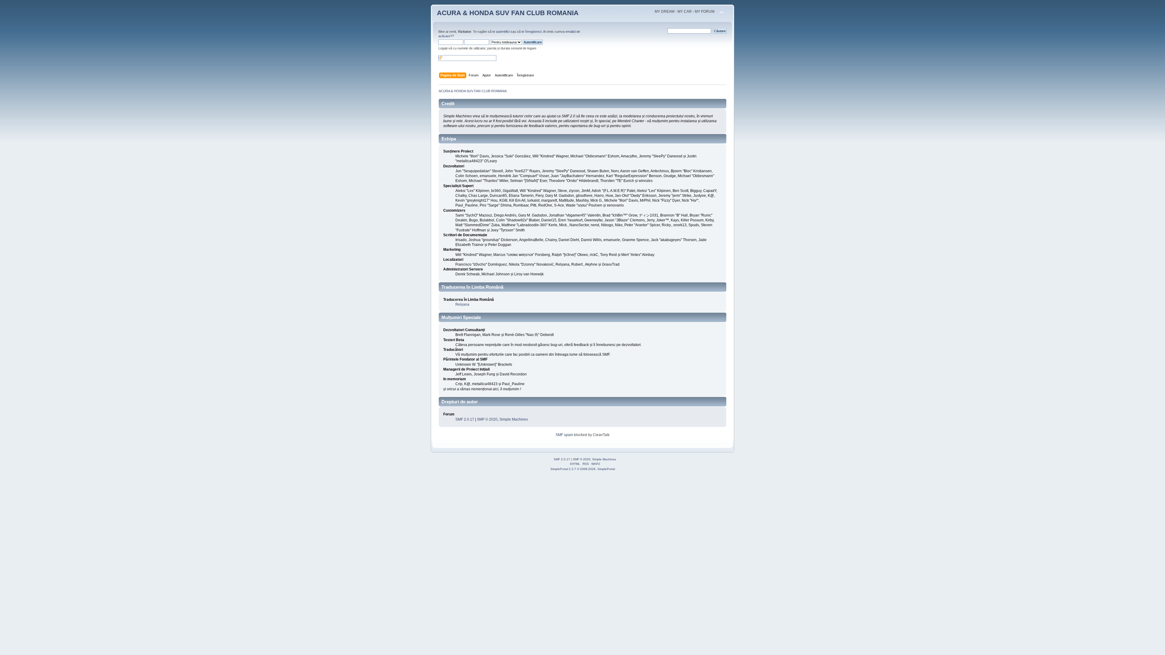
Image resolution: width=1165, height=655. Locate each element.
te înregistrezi (532, 31)
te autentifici (501, 31)
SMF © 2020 (487, 419)
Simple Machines (513, 419)
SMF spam (564, 435)
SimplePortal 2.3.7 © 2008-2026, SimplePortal (582, 469)
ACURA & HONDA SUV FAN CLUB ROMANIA (508, 13)
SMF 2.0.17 (464, 419)
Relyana (462, 304)
